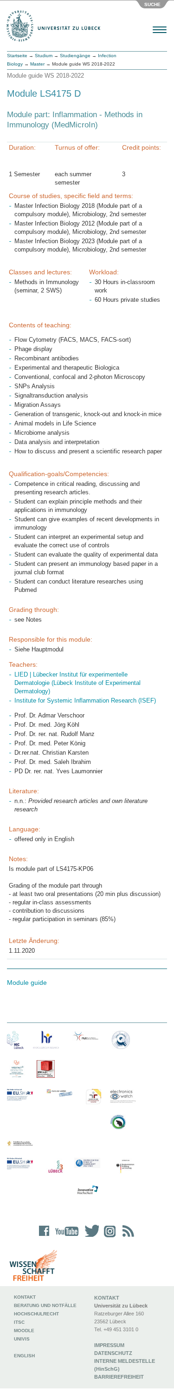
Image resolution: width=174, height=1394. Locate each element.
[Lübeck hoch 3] (55, 1167)
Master (37, 63)
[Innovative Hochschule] (87, 1190)
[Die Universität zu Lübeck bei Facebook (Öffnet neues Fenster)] (44, 1237)
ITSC (19, 1322)
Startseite (17, 55)
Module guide (27, 982)
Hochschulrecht (36, 1313)
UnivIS (22, 1338)
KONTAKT (106, 1298)
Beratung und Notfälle (45, 1305)
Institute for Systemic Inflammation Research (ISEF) (85, 700)
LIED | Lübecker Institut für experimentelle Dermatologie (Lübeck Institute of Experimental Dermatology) (77, 683)
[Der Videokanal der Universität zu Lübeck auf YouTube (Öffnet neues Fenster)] (65, 1237)
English (25, 1355)
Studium (43, 55)
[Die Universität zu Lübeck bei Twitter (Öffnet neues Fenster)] (89, 1237)
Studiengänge (75, 55)
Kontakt (25, 1297)
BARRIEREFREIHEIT (119, 1377)
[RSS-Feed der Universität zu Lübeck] (126, 1237)
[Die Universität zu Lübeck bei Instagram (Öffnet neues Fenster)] (108, 1237)
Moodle (24, 1330)
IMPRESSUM (109, 1345)
